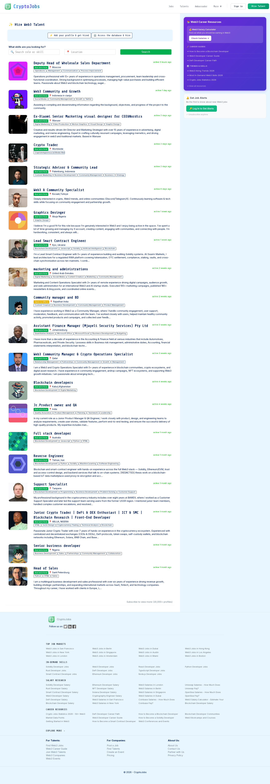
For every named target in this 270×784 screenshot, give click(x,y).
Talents (184, 6)
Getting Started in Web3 (57, 721)
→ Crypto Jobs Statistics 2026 (201, 80)
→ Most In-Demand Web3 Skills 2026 (205, 75)
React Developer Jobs (149, 666)
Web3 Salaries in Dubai (150, 696)
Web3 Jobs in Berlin (102, 648)
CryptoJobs (26, 6)
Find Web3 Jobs (54, 745)
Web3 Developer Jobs (103, 666)
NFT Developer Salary (103, 688)
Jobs (171, 6)
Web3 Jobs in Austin (149, 652)
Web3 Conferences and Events (154, 721)
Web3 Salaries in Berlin (150, 688)
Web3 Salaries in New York (105, 703)
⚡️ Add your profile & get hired (69, 35)
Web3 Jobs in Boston (195, 656)
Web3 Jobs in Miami (148, 656)
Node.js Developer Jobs (150, 674)
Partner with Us (176, 752)
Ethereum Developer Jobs (105, 674)
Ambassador (201, 6)
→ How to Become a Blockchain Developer (208, 51)
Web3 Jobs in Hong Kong (197, 648)
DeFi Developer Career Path (106, 714)
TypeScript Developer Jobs (152, 670)
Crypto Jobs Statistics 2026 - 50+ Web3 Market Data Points (65, 716)
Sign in (238, 6)
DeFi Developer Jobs (102, 670)
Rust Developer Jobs (56, 670)
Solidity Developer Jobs (57, 666)
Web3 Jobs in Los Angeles (198, 652)
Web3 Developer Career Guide (107, 717)
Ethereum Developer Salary (105, 685)
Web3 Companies (55, 755)
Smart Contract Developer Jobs (61, 674)
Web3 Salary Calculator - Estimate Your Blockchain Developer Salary (204, 701)
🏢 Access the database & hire (112, 35)
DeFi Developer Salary (57, 699)
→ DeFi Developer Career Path (202, 60)
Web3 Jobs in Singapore (104, 652)
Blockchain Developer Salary (60, 703)
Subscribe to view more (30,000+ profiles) (150, 601)
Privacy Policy (175, 755)
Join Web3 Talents (56, 752)
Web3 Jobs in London (56, 656)
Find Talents (113, 748)
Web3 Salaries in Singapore (152, 692)
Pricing (110, 755)
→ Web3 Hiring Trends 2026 (200, 70)
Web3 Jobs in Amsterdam (104, 656)
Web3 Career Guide (56, 748)
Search (146, 51)
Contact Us (174, 748)
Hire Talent (258, 6)
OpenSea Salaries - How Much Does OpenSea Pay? (203, 694)
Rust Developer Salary (57, 688)
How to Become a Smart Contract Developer (114, 721)
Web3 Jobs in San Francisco (60, 648)
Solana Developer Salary (104, 692)
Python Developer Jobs (196, 666)
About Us (173, 745)
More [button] (217, 6)
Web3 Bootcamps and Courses (200, 717)
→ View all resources (196, 86)
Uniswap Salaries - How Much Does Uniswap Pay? (202, 687)
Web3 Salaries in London (151, 685)
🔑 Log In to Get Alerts (201, 108)
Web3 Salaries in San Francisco (107, 699)
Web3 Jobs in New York (57, 652)
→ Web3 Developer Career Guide (203, 56)
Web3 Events (53, 758)
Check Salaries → (200, 38)
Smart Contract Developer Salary (62, 692)
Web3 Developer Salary (57, 696)
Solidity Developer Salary (58, 685)
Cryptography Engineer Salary (107, 696)
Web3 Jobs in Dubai (148, 648)
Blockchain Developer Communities (202, 714)
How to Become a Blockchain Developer (158, 714)
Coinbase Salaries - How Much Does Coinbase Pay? (157, 701)
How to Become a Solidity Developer (156, 717)
